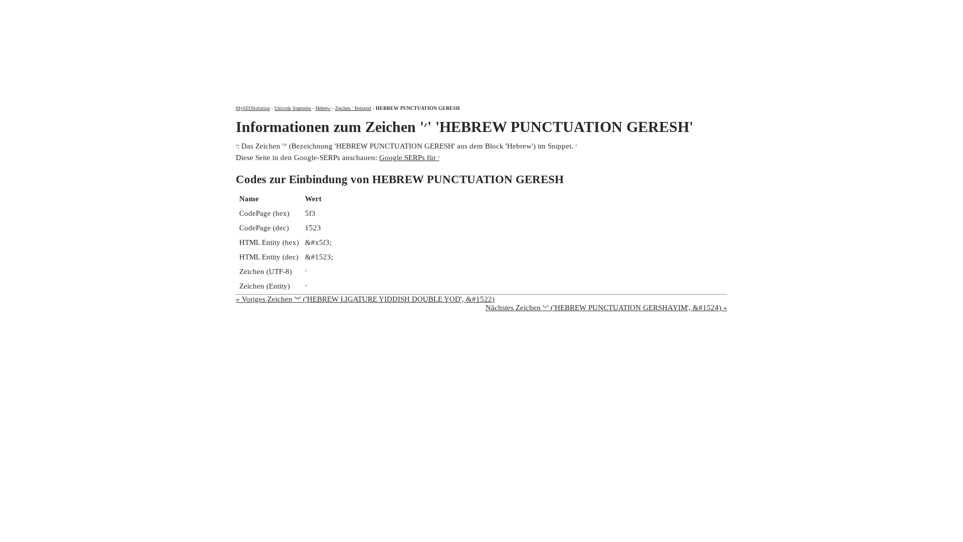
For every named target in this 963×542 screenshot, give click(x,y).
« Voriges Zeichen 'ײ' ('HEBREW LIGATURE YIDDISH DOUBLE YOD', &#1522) (365, 299)
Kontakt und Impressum (673, 9)
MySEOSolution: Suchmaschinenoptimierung (353, 45)
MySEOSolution (253, 108)
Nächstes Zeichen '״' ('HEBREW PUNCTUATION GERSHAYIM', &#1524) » (606, 308)
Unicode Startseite (292, 108)
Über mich (595, 9)
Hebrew (323, 108)
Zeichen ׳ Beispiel (353, 108)
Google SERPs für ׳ (409, 158)
